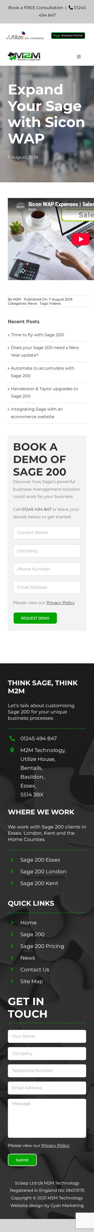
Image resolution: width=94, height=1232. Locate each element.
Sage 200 (32, 934)
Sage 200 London (43, 871)
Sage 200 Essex (40, 860)
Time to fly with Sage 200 (37, 334)
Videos (55, 303)
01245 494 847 (36, 509)
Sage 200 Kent (39, 883)
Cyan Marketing (67, 1205)
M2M (17, 299)
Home (28, 923)
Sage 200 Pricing (42, 946)
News (32, 303)
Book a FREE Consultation (35, 7)
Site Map (31, 981)
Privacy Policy (60, 602)
